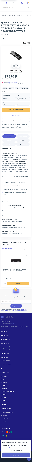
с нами (13, 323)
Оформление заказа (6, 408)
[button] (3, 3)
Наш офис (3, 397)
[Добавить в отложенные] (18, 66)
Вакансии (3, 394)
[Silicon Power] (27, 43)
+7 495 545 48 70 (5, 339)
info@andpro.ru (5, 335)
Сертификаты (4, 357)
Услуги (3, 400)
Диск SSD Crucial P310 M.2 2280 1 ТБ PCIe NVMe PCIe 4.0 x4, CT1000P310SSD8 (14, 269)
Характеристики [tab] (23, 136)
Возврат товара (5, 372)
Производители (5, 418)
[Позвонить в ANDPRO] (22, 3)
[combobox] (16, 7)
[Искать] (29, 7)
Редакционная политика (7, 391)
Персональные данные (7, 412)
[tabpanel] (16, 191)
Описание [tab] (9, 136)
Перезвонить (5, 348)
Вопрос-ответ (4, 415)
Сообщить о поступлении (16, 109)
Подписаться (16, 306)
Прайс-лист (4, 421)
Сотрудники (4, 388)
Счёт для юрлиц (16, 115)
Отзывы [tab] (9, 140)
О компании (4, 382)
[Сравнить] (26, 255)
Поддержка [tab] (23, 140)
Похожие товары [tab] (7, 248)
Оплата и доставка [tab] (9, 144)
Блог (2, 379)
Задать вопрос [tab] (23, 144)
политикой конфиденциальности (19, 310)
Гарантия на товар (6, 368)
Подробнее (10, 447)
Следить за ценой (16, 120)
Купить (18, 283)
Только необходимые (16, 450)
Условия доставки (6, 364)
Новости (3, 385)
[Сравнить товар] (14, 66)
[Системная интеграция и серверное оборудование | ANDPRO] (12, 3)
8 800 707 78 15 (5, 343)
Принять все (16, 455)
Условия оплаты (5, 360)
